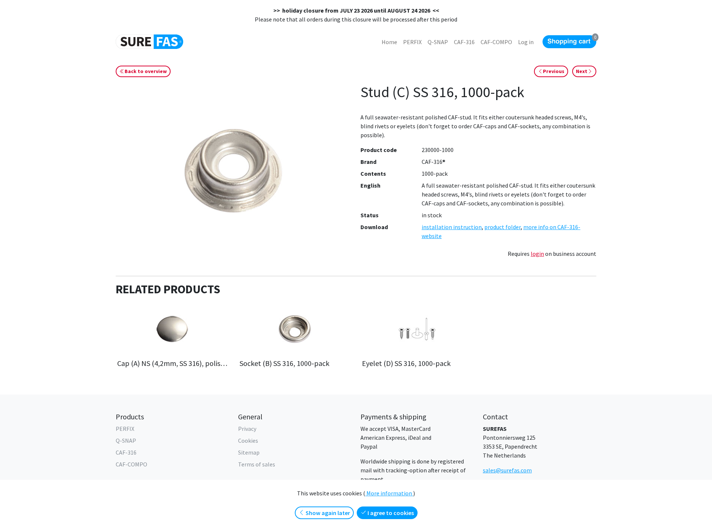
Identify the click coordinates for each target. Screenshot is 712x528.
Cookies (248, 440)
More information (389, 493)
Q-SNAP (126, 440)
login (537, 253)
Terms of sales (256, 464)
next (581, 71)
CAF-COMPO (131, 464)
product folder (502, 227)
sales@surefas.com (507, 470)
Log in (526, 42)
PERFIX (125, 428)
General (250, 416)
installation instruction (452, 227)
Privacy (247, 428)
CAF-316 (126, 452)
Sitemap (249, 452)
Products (130, 416)
